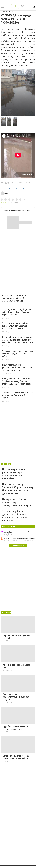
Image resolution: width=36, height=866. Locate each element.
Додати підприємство (18, 545)
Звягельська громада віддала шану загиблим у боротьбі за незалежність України (16, 326)
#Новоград (4, 188)
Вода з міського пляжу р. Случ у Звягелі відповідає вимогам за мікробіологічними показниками (18, 340)
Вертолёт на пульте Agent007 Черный (16, 636)
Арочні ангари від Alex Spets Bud (16, 666)
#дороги (11, 188)
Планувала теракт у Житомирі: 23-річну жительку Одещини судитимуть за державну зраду (16, 381)
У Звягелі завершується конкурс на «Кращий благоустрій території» (17, 395)
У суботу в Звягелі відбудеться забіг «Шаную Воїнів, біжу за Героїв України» (16, 312)
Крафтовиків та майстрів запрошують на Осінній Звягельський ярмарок (14, 298)
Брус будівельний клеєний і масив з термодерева (16, 727)
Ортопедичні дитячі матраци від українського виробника (16, 757)
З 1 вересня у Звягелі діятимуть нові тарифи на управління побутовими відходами (15, 516)
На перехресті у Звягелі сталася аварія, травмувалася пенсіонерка (16, 502)
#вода (22, 188)
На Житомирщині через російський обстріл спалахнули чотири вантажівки (17, 367)
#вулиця (17, 188)
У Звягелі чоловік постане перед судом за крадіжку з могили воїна (17, 354)
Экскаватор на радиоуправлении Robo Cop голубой (16, 697)
